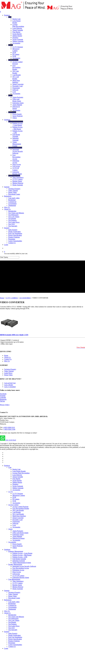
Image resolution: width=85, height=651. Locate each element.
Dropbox (15, 484)
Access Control (13, 505)
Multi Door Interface (19, 516)
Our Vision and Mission (16, 617)
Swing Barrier (17, 480)
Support (6, 590)
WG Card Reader (18, 514)
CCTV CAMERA (12, 298)
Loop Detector (17, 475)
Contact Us (8, 359)
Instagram (3, 399)
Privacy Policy (5, 405)
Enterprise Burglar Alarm (20, 577)
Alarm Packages (17, 531)
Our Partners (12, 624)
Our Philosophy (13, 618)
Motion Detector (17, 587)
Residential (12, 603)
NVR (14, 501)
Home (2, 298)
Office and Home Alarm (20, 533)
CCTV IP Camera (18, 575)
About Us (7, 357)
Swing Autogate (17, 486)
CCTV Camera (17, 583)
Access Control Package (20, 506)
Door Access (16, 572)
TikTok (2, 401)
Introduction (12, 615)
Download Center (14, 598)
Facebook (3, 394)
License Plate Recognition (21, 473)
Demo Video (8, 375)
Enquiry (6, 631)
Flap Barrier (16, 478)
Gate (9, 467)
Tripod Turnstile (17, 477)
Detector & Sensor (18, 538)
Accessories (16, 490)
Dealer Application (14, 635)
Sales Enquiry (12, 633)
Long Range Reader (19, 471)
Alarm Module (17, 536)
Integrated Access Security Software (24, 566)
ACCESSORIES (25, 298)
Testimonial (12, 609)
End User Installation (15, 637)
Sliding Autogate (17, 488)
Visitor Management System (21, 562)
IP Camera (15, 499)
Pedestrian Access (18, 570)
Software (15, 523)
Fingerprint (16, 521)
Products (7, 465)
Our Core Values (13, 620)
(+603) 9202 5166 (9, 429)
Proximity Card (17, 520)
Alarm (10, 529)
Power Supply (17, 544)
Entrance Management (15, 551)
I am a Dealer (8, 385)
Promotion (11, 643)
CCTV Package (17, 493)
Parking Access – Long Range (22, 553)
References (7, 600)
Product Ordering (14, 641)
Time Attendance (18, 581)
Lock (14, 525)
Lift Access (16, 574)
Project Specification (15, 639)
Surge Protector (17, 546)
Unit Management (14, 579)
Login (6, 648)
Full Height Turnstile (19, 559)
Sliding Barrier (17, 482)
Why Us (7, 361)
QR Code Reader (18, 510)
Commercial (12, 605)
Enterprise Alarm (18, 534)
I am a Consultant (10, 387)
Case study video (13, 602)
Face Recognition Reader (20, 508)
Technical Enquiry (10, 369)
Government (12, 607)
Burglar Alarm (17, 585)
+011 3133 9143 (10, 440)
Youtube (2, 395)
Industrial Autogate (18, 561)
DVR (14, 497)
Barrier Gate (16, 469)
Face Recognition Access (20, 568)
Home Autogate (17, 589)
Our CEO (11, 628)
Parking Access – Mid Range (22, 555)
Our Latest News (13, 626)
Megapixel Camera (18, 495)
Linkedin (3, 397)
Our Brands (12, 622)
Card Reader (16, 512)
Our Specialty (12, 630)
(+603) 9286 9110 (9, 427)
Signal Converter (18, 518)
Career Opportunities (15, 645)
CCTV (10, 492)
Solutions (7, 549)
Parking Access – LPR (19, 557)
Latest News (8, 373)
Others (14, 548)
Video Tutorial (9, 371)
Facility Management (15, 564)
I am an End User (10, 383)
